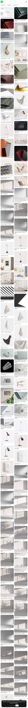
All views (3, 5)
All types (9, 5)
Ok (17, 705)
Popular (15, 5)
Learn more (12, 705)
